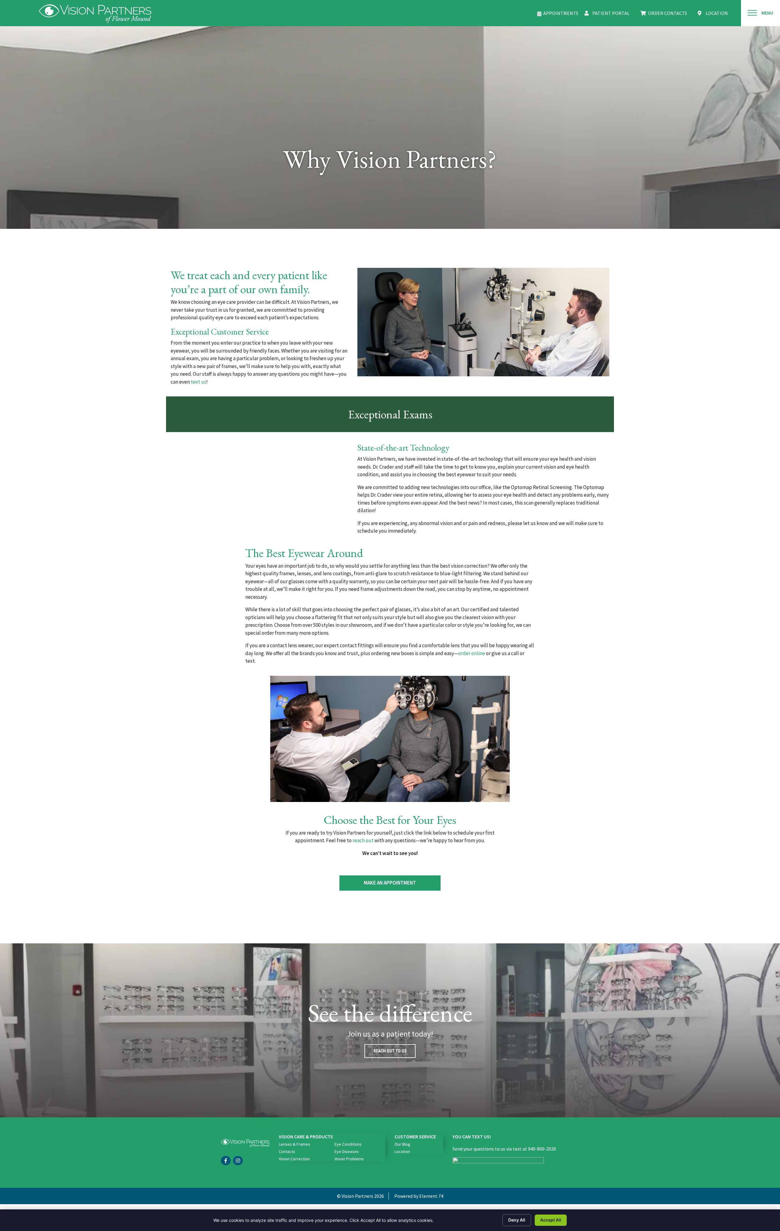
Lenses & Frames (294, 1144)
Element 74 (431, 1196)
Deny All (516, 1219)
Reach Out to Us (390, 1050)
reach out (363, 840)
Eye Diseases (347, 1151)
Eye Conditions (348, 1144)
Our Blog (402, 1144)
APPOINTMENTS (560, 13)
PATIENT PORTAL (610, 13)
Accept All (550, 1219)
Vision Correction (294, 1159)
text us (198, 381)
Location (402, 1151)
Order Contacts (667, 13)
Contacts (287, 1151)
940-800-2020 (542, 1149)
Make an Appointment (390, 882)
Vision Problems (349, 1159)
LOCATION (717, 13)
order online (471, 653)
